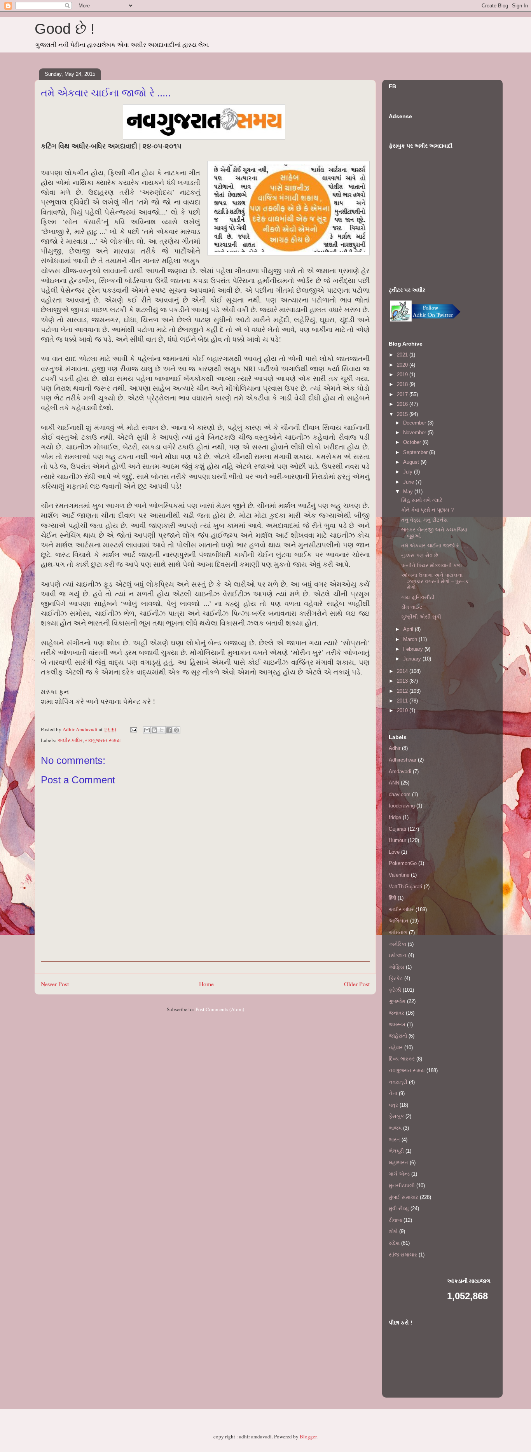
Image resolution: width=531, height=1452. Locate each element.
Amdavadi (400, 771)
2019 (403, 374)
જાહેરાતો (398, 1036)
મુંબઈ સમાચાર (403, 1197)
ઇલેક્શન (398, 955)
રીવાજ (395, 1220)
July (408, 472)
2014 (403, 671)
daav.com (399, 794)
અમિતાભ (398, 932)
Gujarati (397, 829)
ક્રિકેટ (396, 978)
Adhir (394, 748)
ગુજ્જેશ (397, 1001)
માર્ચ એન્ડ (399, 1174)
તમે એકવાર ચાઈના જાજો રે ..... (434, 546)
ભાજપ (395, 1128)
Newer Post (55, 984)
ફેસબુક (396, 1116)
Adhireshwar (402, 760)
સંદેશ (394, 1243)
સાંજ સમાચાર (403, 1255)
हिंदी (392, 898)
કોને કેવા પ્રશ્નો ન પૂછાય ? (427, 510)
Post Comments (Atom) (220, 1009)
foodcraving (402, 806)
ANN (394, 783)
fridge (395, 817)
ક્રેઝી (395, 990)
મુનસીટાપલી (402, 1185)
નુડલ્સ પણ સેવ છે (419, 555)
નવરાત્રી (398, 1082)
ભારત (394, 1140)
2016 (403, 404)
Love (394, 852)
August (412, 462)
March (411, 639)
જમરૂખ (397, 1024)
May (408, 491)
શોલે (393, 1231)
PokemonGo (403, 863)
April (409, 629)
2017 (403, 394)
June (409, 482)
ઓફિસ (396, 967)
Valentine (399, 875)
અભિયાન (399, 921)
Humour (397, 840)
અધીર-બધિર (70, 740)
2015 (403, 414)
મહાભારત (398, 1162)
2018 (403, 384)
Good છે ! (65, 29)
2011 (403, 701)
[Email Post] (133, 729)
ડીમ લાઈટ (412, 607)
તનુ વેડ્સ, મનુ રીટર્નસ (424, 520)
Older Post (357, 984)
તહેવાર (396, 1047)
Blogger (308, 1436)
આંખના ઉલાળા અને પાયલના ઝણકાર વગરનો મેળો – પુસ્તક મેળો (434, 581)
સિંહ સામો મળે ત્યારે (421, 500)
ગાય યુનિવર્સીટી (418, 597)
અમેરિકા (397, 944)
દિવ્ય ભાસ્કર (402, 1059)
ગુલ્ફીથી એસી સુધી (421, 617)
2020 (403, 365)
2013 (403, 681)
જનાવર (396, 1013)
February (413, 649)
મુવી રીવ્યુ (399, 1208)
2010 (403, 710)
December (415, 423)
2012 (403, 691)
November (415, 432)
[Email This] (147, 730)
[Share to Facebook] (169, 730)
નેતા (393, 1093)
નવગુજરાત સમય (103, 740)
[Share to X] (162, 730)
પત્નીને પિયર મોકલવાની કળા (431, 565)
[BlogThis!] (154, 730)
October (413, 442)
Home (206, 984)
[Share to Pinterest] (176, 730)
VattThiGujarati (405, 886)
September (416, 452)
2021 (403, 355)
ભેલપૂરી (396, 1151)
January (413, 659)
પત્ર (393, 1105)
